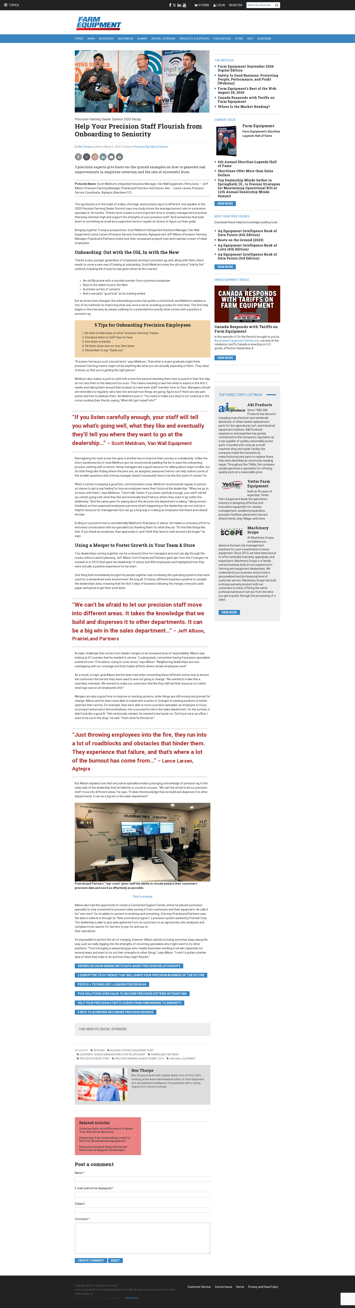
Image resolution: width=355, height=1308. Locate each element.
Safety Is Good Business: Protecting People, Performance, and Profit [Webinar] (248, 79)
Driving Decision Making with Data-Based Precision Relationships (129, 966)
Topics (14, 5)
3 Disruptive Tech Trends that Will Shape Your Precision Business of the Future (141, 975)
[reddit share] (94, 157)
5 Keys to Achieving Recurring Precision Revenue (115, 1012)
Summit (142, 38)
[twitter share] (86, 157)
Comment (82, 1219)
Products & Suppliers (194, 38)
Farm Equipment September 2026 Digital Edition (246, 68)
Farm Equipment (258, 125)
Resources (106, 38)
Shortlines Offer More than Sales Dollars (245, 173)
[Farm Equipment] (226, 141)
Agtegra (99, 1050)
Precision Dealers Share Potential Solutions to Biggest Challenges (103, 1148)
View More (225, 203)
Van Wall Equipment (182, 1058)
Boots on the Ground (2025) (240, 240)
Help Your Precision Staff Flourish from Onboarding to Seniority (129, 1003)
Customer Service (199, 1286)
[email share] (111, 157)
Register (235, 5)
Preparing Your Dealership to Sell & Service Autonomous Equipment (104, 1139)
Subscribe (264, 38)
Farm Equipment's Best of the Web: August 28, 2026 (247, 90)
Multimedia (125, 38)
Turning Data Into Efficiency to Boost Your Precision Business (106, 1130)
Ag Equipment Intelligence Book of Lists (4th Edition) (247, 247)
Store (239, 38)
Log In (221, 5)
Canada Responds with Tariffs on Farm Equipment (246, 99)
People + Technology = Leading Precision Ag (112, 984)
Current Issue (223, 1286)
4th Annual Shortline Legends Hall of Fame (247, 164)
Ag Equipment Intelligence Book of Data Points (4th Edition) (247, 233)
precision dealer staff (94, 1058)
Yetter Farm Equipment (258, 483)
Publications (222, 38)
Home (240, 1286)
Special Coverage (163, 38)
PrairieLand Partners (165, 1054)
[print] (119, 157)
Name (79, 1172)
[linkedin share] (103, 157)
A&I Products (259, 404)
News (91, 38)
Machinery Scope (258, 530)
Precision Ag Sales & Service (151, 146)
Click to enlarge (142, 896)
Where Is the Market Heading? (244, 106)
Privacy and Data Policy (263, 1286)
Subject (80, 1203)
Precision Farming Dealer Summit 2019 (139, 1058)
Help (250, 38)
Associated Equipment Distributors (236, 340)
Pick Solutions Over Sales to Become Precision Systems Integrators (132, 993)
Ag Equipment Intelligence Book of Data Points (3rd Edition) (247, 256)
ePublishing (131, 1297)
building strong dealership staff (131, 1050)
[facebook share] (78, 157)
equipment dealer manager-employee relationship (112, 1054)
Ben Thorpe (84, 146)
